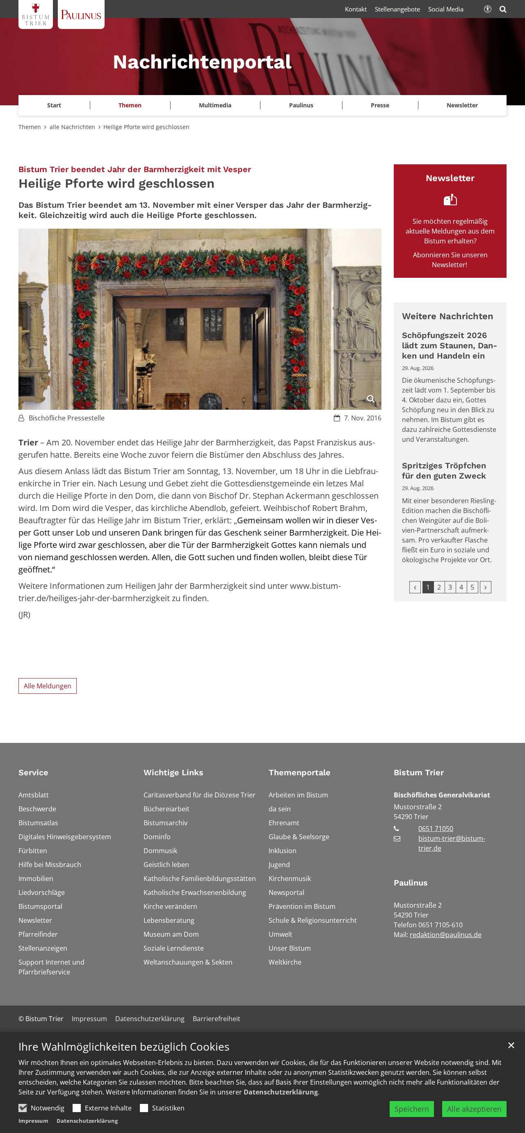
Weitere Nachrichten (447, 316)
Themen (29, 127)
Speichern (412, 1109)
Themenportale (300, 772)
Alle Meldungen (47, 685)
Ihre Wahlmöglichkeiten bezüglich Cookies (123, 1047)
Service (33, 772)
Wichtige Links (173, 772)
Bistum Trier (419, 772)
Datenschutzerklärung (281, 1092)
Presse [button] (380, 105)
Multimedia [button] (215, 105)
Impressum (33, 1120)
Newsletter (462, 105)
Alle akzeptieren (474, 1109)
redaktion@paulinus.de (446, 934)
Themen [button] (130, 105)
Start (54, 105)
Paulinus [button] (301, 105)
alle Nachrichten (72, 127)
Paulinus (411, 883)
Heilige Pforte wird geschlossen (146, 127)
